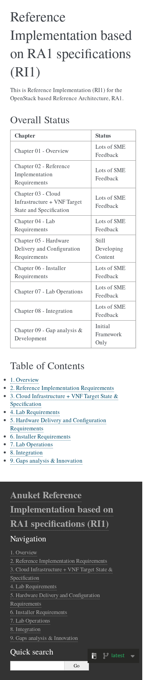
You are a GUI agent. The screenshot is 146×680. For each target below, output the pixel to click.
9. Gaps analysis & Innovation (46, 460)
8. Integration (26, 452)
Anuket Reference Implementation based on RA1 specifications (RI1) (61, 509)
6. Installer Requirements (40, 436)
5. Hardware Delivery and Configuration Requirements (58, 424)
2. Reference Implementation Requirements (62, 388)
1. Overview (24, 379)
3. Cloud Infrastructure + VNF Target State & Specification (64, 400)
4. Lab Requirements (35, 412)
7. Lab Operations (31, 444)
